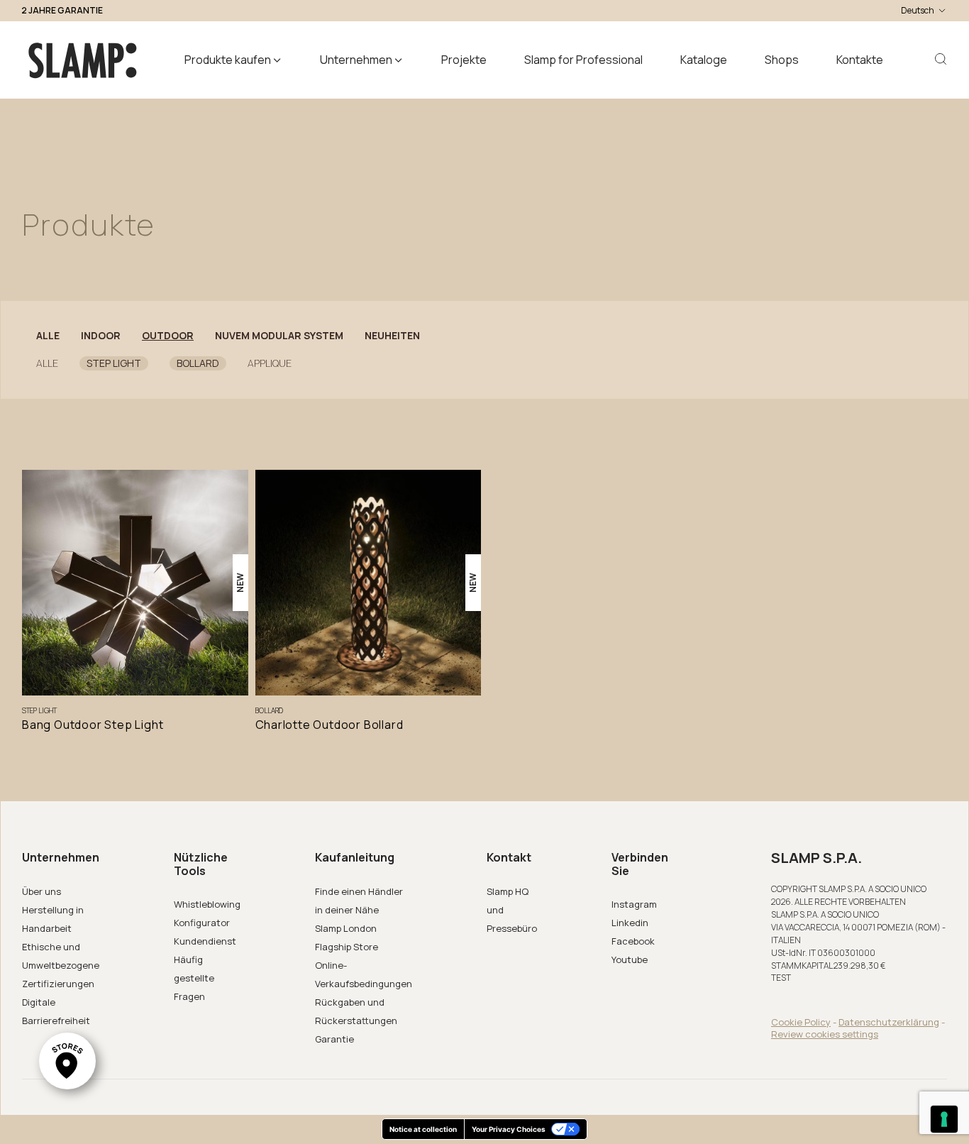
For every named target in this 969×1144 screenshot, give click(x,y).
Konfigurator (202, 922)
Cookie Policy (801, 1022)
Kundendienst (205, 941)
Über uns (41, 891)
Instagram (634, 904)
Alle (48, 335)
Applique (270, 363)
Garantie (334, 1039)
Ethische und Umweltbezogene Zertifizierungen (60, 965)
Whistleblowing (207, 904)
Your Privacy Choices (509, 1129)
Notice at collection (423, 1129)
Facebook (633, 941)
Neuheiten (392, 335)
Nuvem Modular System (279, 335)
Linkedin (629, 922)
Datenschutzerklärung (888, 1022)
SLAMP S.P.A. (816, 858)
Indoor (101, 335)
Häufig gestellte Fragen (194, 978)
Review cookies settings (824, 1034)
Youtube (629, 959)
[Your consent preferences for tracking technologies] (944, 1119)
